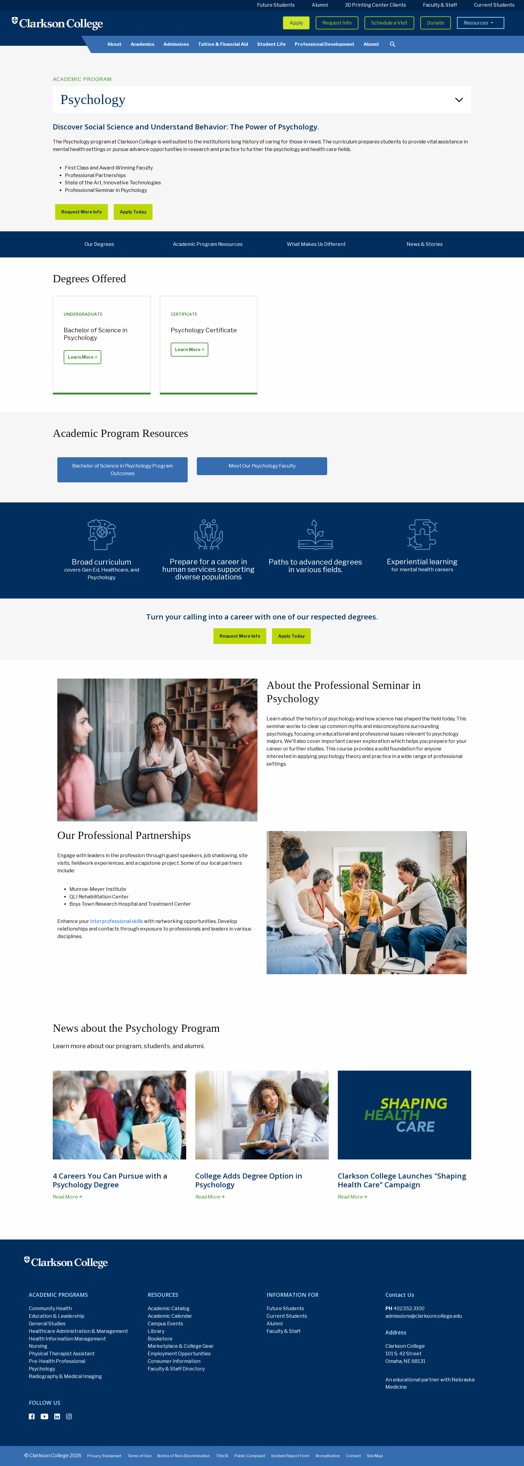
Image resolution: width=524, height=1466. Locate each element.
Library (156, 1331)
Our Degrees (99, 244)
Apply (296, 23)
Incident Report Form (290, 1456)
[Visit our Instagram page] (69, 1416)
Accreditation (327, 1456)
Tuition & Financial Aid (223, 44)
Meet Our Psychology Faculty (262, 466)
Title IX (222, 1456)
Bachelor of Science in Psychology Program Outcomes (122, 469)
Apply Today (133, 211)
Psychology (42, 1369)
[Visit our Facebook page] (32, 1416)
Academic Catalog (169, 1308)
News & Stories (425, 244)
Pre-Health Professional (57, 1361)
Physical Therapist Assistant (62, 1354)
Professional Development (324, 44)
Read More (66, 1197)
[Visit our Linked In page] (57, 1416)
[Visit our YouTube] (44, 1416)
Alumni (320, 5)
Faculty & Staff (440, 5)
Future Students (276, 5)
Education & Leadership (56, 1316)
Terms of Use (139, 1456)
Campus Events (165, 1324)
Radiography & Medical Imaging (65, 1376)
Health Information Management (67, 1339)
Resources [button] (476, 23)
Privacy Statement (104, 1456)
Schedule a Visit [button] (389, 23)
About (114, 44)
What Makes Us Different (316, 244)
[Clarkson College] (57, 23)
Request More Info (81, 211)
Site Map (375, 1456)
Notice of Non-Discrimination (183, 1456)
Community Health (50, 1308)
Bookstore (160, 1339)
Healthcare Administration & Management (78, 1331)
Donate (435, 23)
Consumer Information (174, 1361)
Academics (142, 44)
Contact (353, 1456)
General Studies (47, 1324)
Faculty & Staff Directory (176, 1369)
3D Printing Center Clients (375, 5)
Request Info (337, 23)
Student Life (271, 44)
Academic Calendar (170, 1316)
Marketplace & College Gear (181, 1346)
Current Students (494, 5)
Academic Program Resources (208, 244)
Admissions (176, 44)
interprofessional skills (116, 921)
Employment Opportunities (179, 1354)
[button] (262, 99)
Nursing (38, 1346)
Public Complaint (249, 1456)
